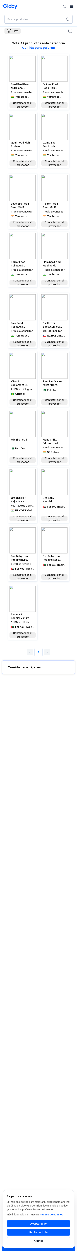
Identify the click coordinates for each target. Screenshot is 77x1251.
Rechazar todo (38, 1232)
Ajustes (38, 1240)
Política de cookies (51, 1214)
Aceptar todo (38, 1223)
